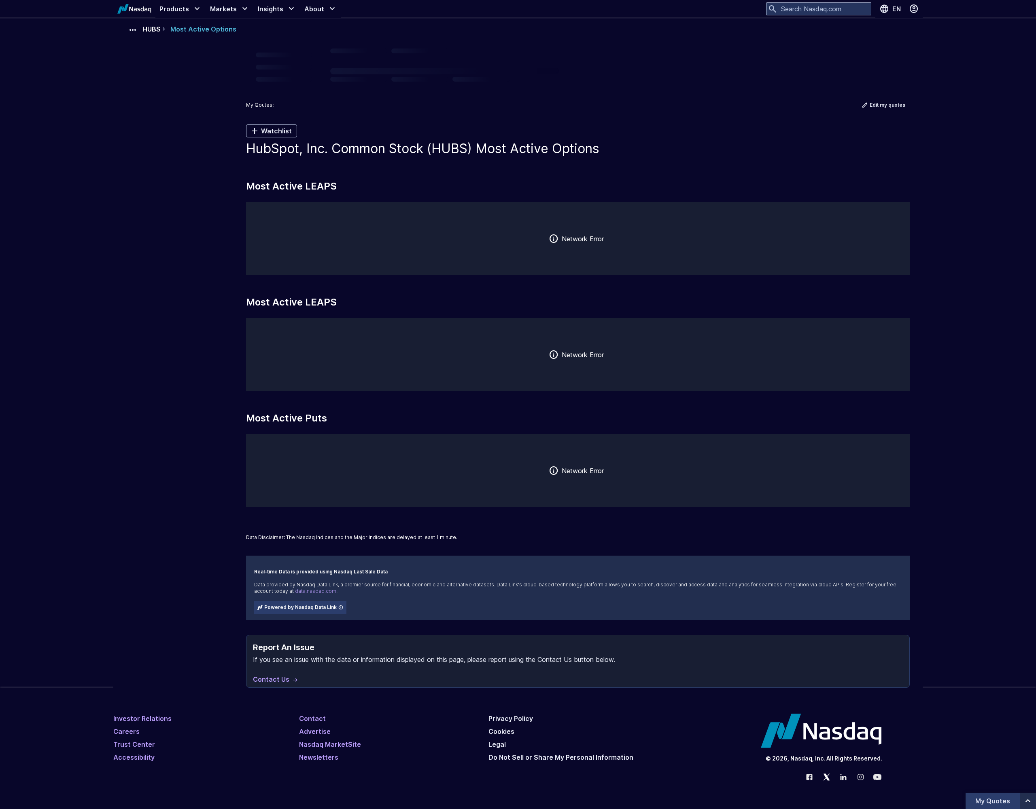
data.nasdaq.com (315, 591)
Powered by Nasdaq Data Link (300, 607)
